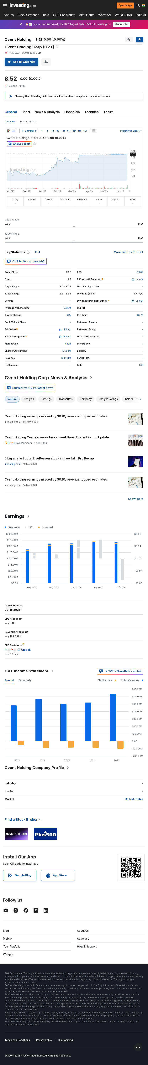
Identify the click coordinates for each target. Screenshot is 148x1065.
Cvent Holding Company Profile (34, 767)
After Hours (86, 15)
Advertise (83, 938)
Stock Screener (28, 15)
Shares (9, 15)
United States (134, 799)
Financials (72, 112)
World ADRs (123, 15)
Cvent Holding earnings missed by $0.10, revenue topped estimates (56, 416)
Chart (25, 112)
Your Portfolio (11, 946)
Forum (109, 112)
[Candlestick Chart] (8, 131)
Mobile (7, 938)
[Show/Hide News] (94, 131)
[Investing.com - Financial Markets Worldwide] (23, 5)
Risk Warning (65, 1040)
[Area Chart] (14, 131)
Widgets (8, 954)
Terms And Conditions (17, 1040)
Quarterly (25, 680)
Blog (6, 930)
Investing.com (13, 464)
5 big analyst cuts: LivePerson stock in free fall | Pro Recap (49, 458)
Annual (9, 680)
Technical (91, 112)
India (45, 15)
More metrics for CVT (128, 252)
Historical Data (28, 121)
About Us (83, 930)
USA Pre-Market (64, 15)
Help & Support (87, 946)
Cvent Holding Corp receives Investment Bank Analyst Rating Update (57, 437)
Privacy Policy (44, 1040)
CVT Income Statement (26, 671)
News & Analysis (47, 112)
